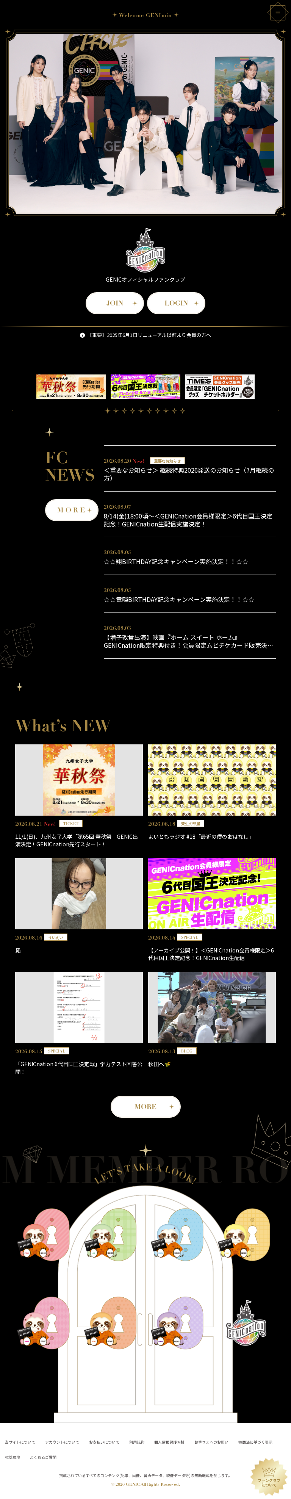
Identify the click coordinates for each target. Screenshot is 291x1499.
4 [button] (132, 411)
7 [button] (157, 411)
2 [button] (116, 411)
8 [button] (166, 411)
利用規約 (136, 1442)
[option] (71, 386)
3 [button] (124, 411)
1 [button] (107, 410)
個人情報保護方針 (169, 1442)
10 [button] (182, 411)
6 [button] (149, 411)
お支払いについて (104, 1442)
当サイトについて (20, 1442)
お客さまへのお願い (211, 1442)
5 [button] (141, 411)
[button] (18, 410)
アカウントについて (62, 1442)
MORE (72, 510)
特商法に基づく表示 (255, 1442)
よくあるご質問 (43, 1457)
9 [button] (174, 411)
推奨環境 (12, 1457)
